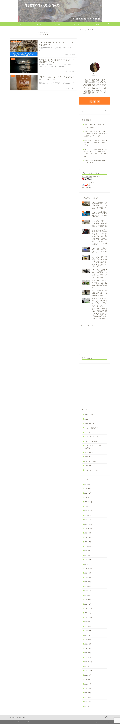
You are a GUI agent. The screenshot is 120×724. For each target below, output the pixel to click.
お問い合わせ (95, 24)
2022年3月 (87, 648)
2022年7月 (87, 630)
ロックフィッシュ (90, 452)
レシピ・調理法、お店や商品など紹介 (93, 447)
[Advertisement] (94, 45)
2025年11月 (88, 506)
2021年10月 (88, 670)
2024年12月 (88, 524)
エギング (87, 419)
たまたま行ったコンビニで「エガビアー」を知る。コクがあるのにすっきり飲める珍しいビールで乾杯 (95, 134)
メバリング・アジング (91, 436)
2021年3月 (87, 697)
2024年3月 (87, 555)
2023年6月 (87, 586)
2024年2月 (87, 559)
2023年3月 (87, 595)
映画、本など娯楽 (90, 461)
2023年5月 (87, 590)
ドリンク (87, 432)
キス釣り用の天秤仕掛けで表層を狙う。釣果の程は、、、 (95, 161)
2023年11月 (88, 564)
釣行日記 (38, 24)
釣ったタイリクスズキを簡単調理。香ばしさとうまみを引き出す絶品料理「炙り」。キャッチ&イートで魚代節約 (95, 153)
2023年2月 (87, 599)
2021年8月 (87, 679)
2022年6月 (87, 635)
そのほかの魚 (88, 414)
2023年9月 (87, 573)
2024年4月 (87, 551)
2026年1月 (87, 497)
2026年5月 (87, 488)
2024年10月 (88, 528)
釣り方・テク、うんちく (92, 470)
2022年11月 (88, 613)
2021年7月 (87, 684)
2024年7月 (87, 542)
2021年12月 (88, 662)
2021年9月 (87, 675)
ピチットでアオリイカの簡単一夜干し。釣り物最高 (95, 126)
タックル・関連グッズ (91, 428)
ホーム (19, 24)
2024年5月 (87, 546)
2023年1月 (87, 604)
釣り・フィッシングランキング (90, 182)
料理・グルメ (76, 24)
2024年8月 (87, 537)
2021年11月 (88, 666)
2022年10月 (88, 617)
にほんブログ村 (86, 187)
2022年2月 (87, 653)
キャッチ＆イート (90, 423)
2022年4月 (87, 644)
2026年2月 (87, 493)
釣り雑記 (57, 24)
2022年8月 (87, 626)
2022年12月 (88, 608)
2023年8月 (87, 577)
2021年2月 (87, 701)
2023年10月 (88, 568)
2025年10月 (88, 511)
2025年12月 (88, 502)
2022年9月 (87, 622)
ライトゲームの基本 (90, 441)
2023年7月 (87, 582)
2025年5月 (87, 519)
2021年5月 (87, 688)
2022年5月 (87, 639)
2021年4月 (87, 693)
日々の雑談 (87, 456)
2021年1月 (87, 706)
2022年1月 (87, 657)
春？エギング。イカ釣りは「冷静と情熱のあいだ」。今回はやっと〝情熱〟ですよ (95, 143)
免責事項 (27, 721)
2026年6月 (87, 484)
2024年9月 (87, 533)
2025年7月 (87, 515)
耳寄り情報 (87, 465)
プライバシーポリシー (16, 721)
